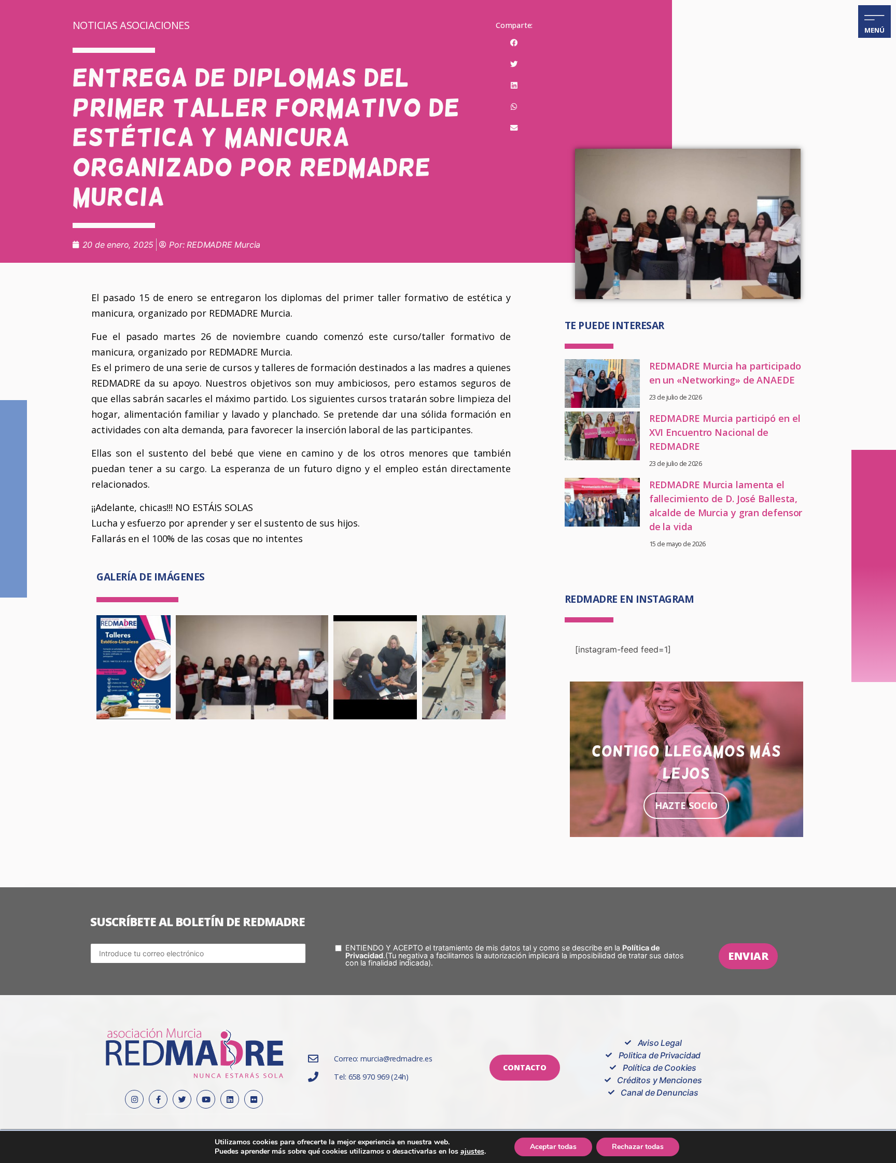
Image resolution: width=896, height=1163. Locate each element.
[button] (514, 43)
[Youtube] (206, 1099)
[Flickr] (253, 1099)
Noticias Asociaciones (131, 25)
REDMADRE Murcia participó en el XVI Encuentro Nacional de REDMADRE (725, 432)
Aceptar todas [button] (553, 1147)
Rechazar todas (638, 1147)
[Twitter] (182, 1099)
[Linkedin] (229, 1099)
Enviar (748, 956)
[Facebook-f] (158, 1099)
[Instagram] (134, 1099)
